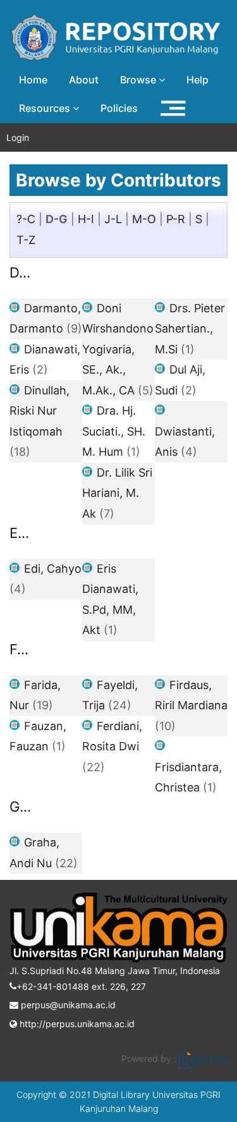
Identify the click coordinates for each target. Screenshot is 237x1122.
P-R (175, 219)
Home (33, 79)
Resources (46, 108)
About (84, 79)
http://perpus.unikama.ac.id (76, 1023)
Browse (139, 79)
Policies (119, 108)
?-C (25, 219)
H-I (86, 219)
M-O (144, 219)
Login (17, 137)
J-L (113, 219)
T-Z (25, 240)
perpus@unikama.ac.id (67, 1004)
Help (197, 79)
